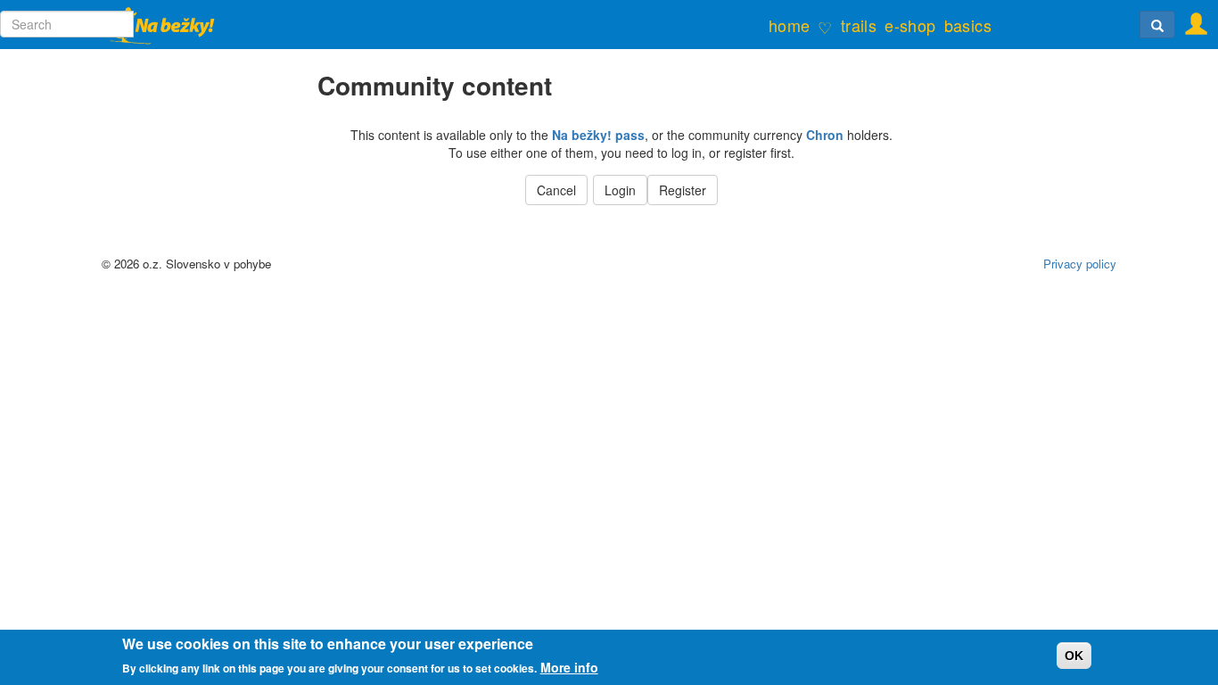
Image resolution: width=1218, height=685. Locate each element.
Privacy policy (1079, 263)
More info (569, 667)
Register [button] (682, 190)
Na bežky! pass (598, 135)
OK (1074, 655)
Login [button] (620, 190)
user (1190, 19)
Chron (825, 135)
